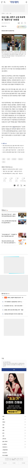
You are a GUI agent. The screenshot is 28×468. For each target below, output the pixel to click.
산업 (7, 13)
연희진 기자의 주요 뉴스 (7, 167)
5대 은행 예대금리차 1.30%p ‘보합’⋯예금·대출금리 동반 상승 (13, 173)
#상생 (8, 159)
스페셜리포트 (5, 449)
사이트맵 (23, 463)
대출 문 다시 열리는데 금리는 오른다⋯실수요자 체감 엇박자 (13, 169)
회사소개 (4, 463)
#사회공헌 (14, 159)
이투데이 (3, 13)
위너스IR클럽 (5, 455)
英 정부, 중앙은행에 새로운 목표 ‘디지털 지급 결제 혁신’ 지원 (14, 152)
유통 (10, 13)
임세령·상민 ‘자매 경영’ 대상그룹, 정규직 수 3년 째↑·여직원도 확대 (14, 147)
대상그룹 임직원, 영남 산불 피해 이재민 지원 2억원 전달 (14, 145)
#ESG (4, 162)
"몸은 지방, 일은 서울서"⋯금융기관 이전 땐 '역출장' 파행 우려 (13, 171)
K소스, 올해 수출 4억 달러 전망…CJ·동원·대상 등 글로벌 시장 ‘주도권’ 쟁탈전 (14, 150)
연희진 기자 (4, 26)
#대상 (4, 159)
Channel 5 (4, 452)
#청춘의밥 (20, 159)
